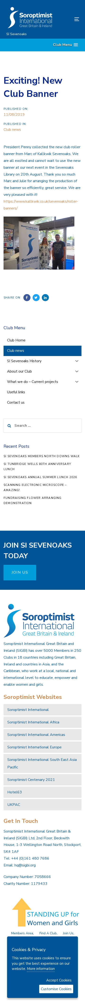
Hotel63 (14, 792)
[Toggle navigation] (67, 19)
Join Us (68, 933)
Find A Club (48, 933)
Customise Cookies (56, 989)
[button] (65, 45)
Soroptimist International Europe (34, 747)
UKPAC (13, 804)
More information (41, 968)
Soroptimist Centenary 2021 (31, 779)
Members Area (22, 933)
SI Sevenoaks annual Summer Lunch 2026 (40, 477)
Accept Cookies (59, 980)
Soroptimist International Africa (33, 722)
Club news (12, 129)
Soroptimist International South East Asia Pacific (42, 763)
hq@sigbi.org (25, 865)
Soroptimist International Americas (36, 734)
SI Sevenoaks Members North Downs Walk (42, 456)
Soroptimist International (28, 709)
